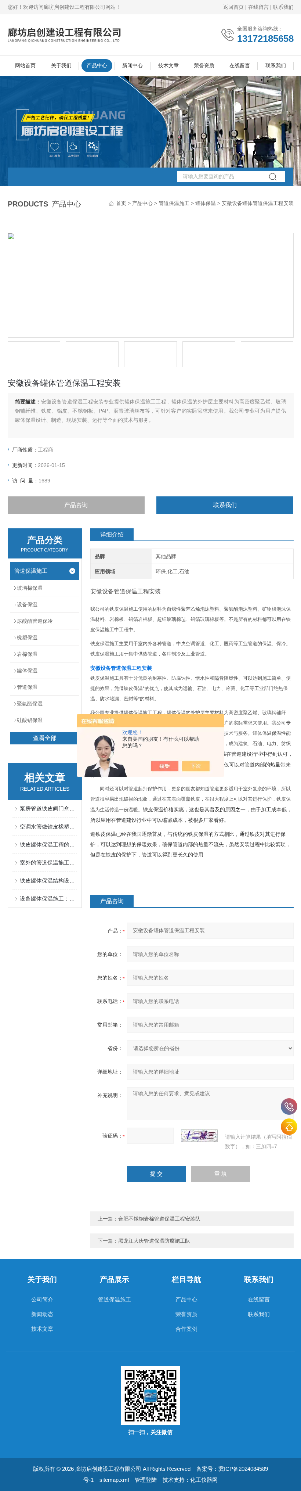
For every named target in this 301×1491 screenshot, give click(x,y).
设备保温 (27, 604)
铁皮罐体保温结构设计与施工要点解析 (48, 880)
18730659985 (289, 1106)
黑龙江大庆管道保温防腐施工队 (154, 1241)
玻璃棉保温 (30, 588)
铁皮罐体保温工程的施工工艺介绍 (48, 844)
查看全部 (45, 738)
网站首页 (25, 65)
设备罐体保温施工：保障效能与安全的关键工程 (48, 898)
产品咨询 (76, 505)
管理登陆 (146, 1480)
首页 (121, 203)
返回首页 (233, 7)
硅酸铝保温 (30, 720)
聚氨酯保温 (30, 704)
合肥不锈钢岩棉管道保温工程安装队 (159, 1219)
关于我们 (61, 65)
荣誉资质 (204, 65)
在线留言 (258, 7)
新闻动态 (42, 1314)
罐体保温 (205, 203)
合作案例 (186, 1329)
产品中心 (97, 65)
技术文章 (168, 65)
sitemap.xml (114, 1480)
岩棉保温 (27, 654)
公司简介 (42, 1299)
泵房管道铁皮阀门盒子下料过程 (48, 808)
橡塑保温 (27, 637)
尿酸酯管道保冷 (35, 621)
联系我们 (283, 7)
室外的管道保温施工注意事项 (48, 862)
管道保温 (27, 687)
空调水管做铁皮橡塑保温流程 (48, 826)
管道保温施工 (174, 203)
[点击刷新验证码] (199, 1135)
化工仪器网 (204, 1480)
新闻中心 (132, 65)
